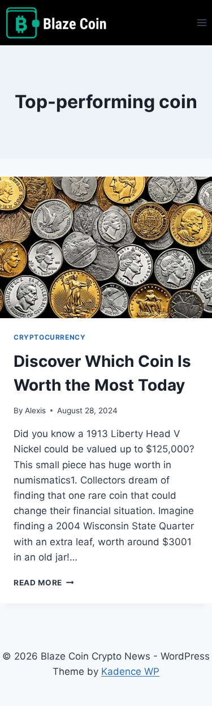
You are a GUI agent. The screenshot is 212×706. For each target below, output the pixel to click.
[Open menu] (201, 22)
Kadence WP (130, 671)
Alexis (35, 410)
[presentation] (106, 247)
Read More (44, 582)
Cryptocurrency (49, 337)
